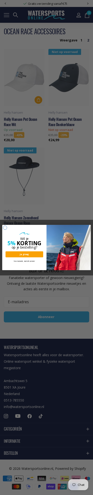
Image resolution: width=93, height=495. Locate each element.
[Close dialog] (5, 228)
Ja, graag (24, 254)
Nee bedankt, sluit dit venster (24, 261)
